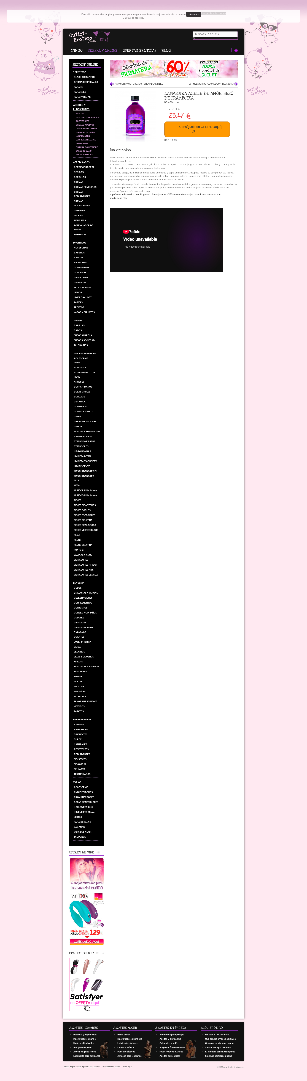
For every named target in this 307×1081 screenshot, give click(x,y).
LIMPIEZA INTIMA (82, 456)
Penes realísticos (126, 1051)
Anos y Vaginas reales (84, 1051)
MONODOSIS (82, 143)
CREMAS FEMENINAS (85, 187)
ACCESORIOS (81, 248)
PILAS (77, 535)
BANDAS (78, 257)
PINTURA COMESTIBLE (87, 147)
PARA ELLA (80, 92)
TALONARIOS (81, 345)
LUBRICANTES (83, 136)
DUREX (78, 739)
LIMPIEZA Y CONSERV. (85, 461)
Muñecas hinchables (83, 1043)
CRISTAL (78, 416)
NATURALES (80, 744)
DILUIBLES (79, 210)
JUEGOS (77, 320)
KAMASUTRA (171, 102)
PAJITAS (78, 302)
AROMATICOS (81, 729)
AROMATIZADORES (84, 797)
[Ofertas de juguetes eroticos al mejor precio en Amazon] (174, 77)
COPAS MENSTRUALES (86, 802)
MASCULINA (80, 671)
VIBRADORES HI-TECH (86, 565)
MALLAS (78, 661)
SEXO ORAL (80, 234)
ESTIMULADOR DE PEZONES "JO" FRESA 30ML (211, 84)
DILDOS (78, 426)
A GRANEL (79, 724)
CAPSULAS (80, 177)
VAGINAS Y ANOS (83, 555)
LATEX (77, 647)
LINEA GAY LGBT (82, 297)
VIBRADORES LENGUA (86, 575)
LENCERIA (78, 583)
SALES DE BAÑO (84, 151)
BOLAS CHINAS (82, 392)
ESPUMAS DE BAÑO (85, 132)
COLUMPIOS (80, 406)
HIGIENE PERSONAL (84, 812)
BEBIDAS (79, 172)
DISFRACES (80, 282)
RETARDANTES (82, 754)
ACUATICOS (80, 367)
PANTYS (78, 681)
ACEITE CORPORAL (84, 167)
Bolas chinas (124, 1034)
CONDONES (80, 272)
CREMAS (78, 182)
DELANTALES (81, 277)
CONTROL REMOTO (84, 411)
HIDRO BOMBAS (82, 451)
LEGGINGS (79, 652)
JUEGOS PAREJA (83, 335)
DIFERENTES (80, 734)
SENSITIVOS (80, 759)
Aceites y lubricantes (170, 1039)
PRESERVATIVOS (82, 719)
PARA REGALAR (82, 822)
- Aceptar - (194, 14)
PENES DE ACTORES (85, 505)
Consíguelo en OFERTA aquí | (200, 127)
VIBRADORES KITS (84, 570)
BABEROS (79, 252)
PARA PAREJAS (82, 97)
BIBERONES (80, 262)
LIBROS (78, 292)
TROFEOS (79, 307)
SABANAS (79, 827)
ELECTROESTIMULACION (87, 431)
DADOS (78, 330)
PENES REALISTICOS (85, 525)
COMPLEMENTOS (83, 603)
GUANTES (79, 637)
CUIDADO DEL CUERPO (87, 129)
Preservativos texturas (171, 1051)
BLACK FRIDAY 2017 (84, 77)
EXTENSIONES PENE (84, 441)
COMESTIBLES (81, 267)
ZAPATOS (79, 711)
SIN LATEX (79, 769)
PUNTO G (79, 550)
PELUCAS (79, 686)
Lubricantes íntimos (127, 1043)
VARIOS (77, 782)
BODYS (78, 588)
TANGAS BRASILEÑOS (85, 701)
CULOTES (79, 617)
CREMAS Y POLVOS (85, 125)
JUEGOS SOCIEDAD (84, 340)
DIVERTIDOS (79, 243)
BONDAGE (79, 397)
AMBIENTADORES (83, 792)
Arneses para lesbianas (129, 1056)
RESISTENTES (81, 749)
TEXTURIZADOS (82, 774)
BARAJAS (79, 325)
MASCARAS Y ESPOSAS (86, 666)
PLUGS (77, 540)
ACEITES (80, 114)
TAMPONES (80, 837)
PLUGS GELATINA (83, 545)
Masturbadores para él (84, 1039)
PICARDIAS (80, 696)
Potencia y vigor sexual (85, 1034)
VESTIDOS (79, 706)
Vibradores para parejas (172, 1034)
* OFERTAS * (79, 72)
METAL (77, 485)
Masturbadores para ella (129, 1039)
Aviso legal (127, 1067)
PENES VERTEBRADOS (86, 530)
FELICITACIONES (82, 287)
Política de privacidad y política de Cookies (81, 1067)
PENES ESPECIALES (84, 515)
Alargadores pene (82, 1047)
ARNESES (79, 382)
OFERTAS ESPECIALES (86, 82)
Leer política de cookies (213, 13)
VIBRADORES (81, 560)
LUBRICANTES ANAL (86, 140)
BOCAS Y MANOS (83, 387)
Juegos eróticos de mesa (172, 1047)
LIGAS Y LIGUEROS (84, 657)
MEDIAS (78, 676)
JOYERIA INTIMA (82, 642)
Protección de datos (111, 1067)
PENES (77, 500)
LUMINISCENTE (82, 466)
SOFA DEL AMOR (82, 832)
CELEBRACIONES (83, 598)
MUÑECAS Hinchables (85, 490)
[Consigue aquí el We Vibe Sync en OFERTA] (86, 945)
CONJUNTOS (80, 608)
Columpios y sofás (169, 1043)
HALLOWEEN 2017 (83, 807)
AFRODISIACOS (81, 162)
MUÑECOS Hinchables (85, 495)
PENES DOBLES (82, 510)
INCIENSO (79, 215)
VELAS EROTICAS (84, 155)
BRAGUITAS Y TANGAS (86, 593)
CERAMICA (80, 401)
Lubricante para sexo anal (86, 1056)
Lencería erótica (125, 1047)
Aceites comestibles (170, 1056)
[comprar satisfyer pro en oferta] (86, 1010)
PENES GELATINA (83, 520)
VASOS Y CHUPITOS (84, 312)
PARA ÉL (78, 87)
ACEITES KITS (82, 121)
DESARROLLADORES (85, 421)
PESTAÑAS (79, 691)
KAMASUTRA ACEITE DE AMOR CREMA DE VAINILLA (139, 84)
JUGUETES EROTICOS (84, 353)
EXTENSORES (81, 446)
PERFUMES (80, 220)
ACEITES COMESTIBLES (87, 117)
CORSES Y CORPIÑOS (85, 613)
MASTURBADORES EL (85, 471)
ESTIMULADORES (83, 436)
